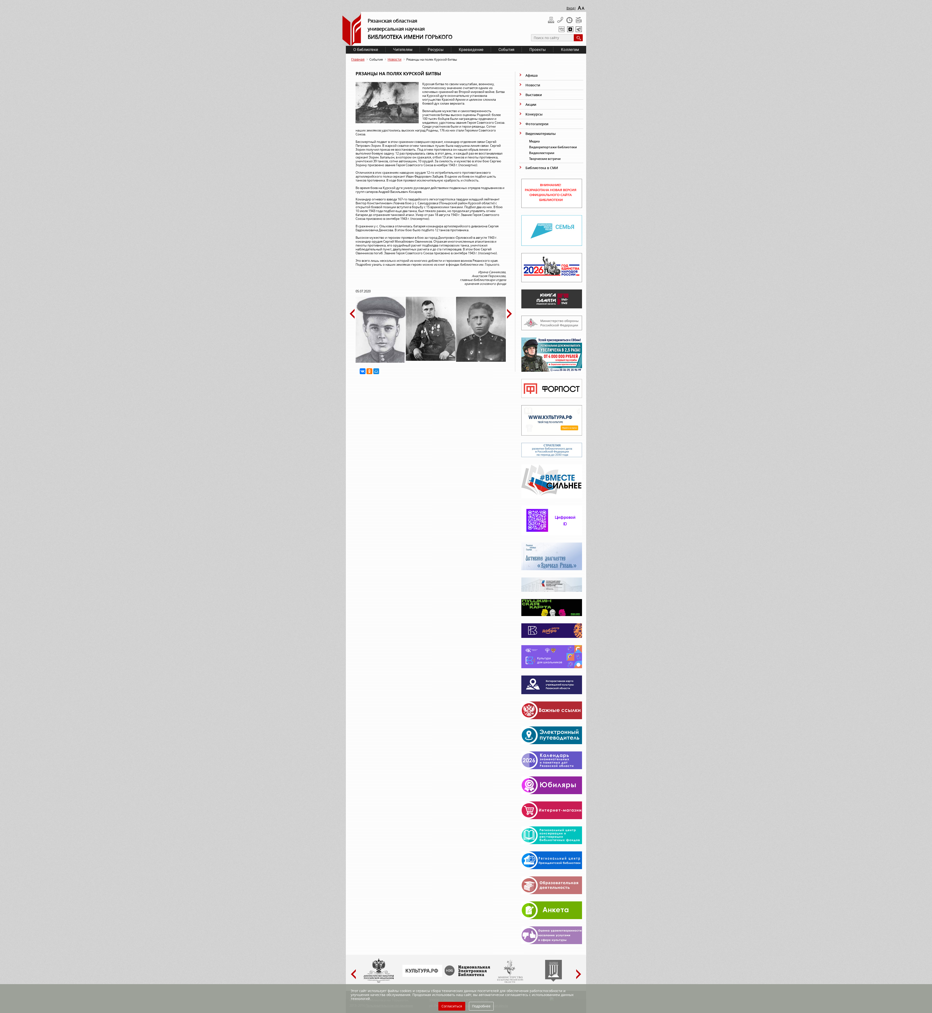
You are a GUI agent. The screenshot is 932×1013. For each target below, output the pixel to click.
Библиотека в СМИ (541, 167)
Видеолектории (541, 153)
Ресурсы (436, 49)
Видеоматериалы (540, 133)
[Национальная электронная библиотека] (468, 975)
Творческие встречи (545, 158)
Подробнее (481, 1006)
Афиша (531, 75)
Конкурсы (533, 114)
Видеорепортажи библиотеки (553, 147)
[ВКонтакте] (363, 371)
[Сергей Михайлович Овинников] (481, 360)
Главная (358, 59)
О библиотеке (365, 49)
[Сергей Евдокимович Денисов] (431, 359)
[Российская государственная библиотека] (553, 980)
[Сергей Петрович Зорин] (380, 361)
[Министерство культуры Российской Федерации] (379, 982)
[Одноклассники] (369, 371)
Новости (394, 59)
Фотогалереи (536, 124)
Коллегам (570, 49)
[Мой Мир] (376, 371)
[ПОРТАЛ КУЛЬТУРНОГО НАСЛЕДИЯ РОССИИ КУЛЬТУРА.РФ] (422, 975)
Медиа (534, 141)
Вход (570, 8)
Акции (530, 104)
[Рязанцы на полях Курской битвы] (389, 105)
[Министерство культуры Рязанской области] (509, 982)
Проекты (537, 49)
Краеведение (471, 49)
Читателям (402, 49)
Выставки (533, 94)
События (506, 49)
